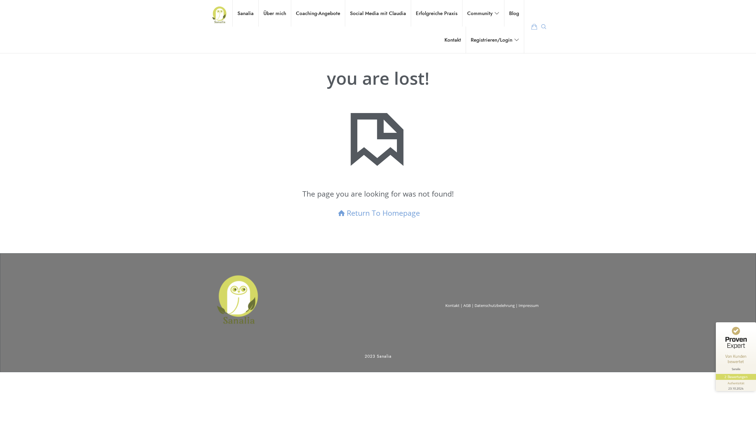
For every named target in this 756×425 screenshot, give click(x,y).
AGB (467, 305)
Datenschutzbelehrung (495, 305)
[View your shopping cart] (534, 26)
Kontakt (452, 305)
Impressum (529, 305)
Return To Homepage (383, 213)
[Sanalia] (219, 13)
